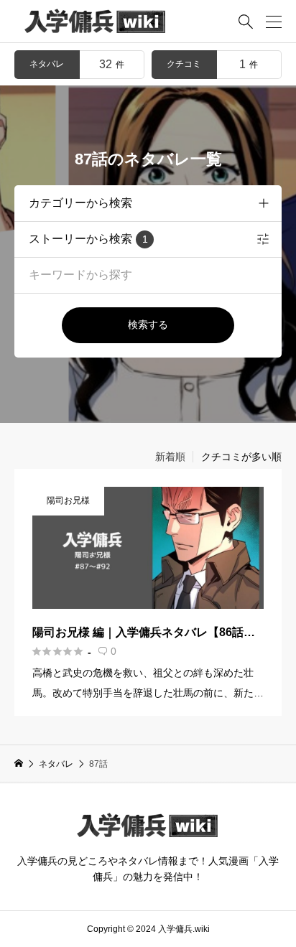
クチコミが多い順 (241, 456)
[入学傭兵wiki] (95, 21)
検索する (148, 324)
